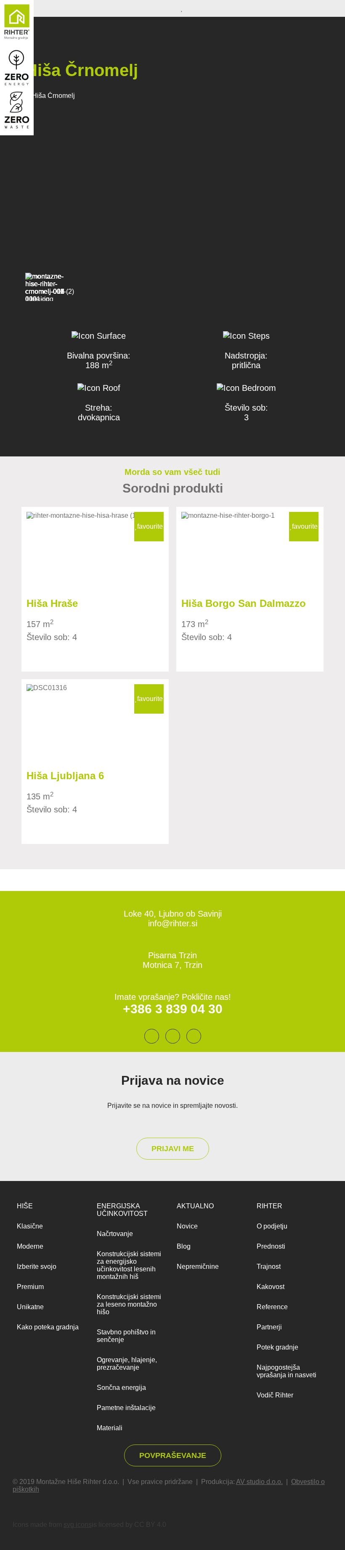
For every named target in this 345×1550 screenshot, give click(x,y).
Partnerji (269, 1327)
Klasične (30, 1226)
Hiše (25, 1206)
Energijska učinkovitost (122, 1209)
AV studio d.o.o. (259, 1481)
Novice (187, 1226)
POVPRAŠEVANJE (172, 1455)
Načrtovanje (115, 1233)
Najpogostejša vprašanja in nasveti (286, 1371)
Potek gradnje (277, 1347)
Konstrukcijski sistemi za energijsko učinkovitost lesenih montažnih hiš (129, 1265)
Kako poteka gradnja (48, 1327)
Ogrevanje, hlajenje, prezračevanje (127, 1363)
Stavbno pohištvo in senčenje (126, 1336)
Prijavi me (172, 1148)
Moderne (30, 1246)
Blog (184, 1246)
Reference (272, 1306)
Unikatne (30, 1306)
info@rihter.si (172, 923)
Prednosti (271, 1246)
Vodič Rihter (275, 1395)
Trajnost (269, 1266)
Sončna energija (121, 1387)
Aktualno (195, 1206)
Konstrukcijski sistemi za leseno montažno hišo (129, 1304)
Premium (30, 1286)
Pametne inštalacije (126, 1407)
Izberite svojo (36, 1266)
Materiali (109, 1427)
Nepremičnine (198, 1266)
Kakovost (270, 1286)
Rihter (269, 1206)
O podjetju (272, 1226)
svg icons (78, 1524)
